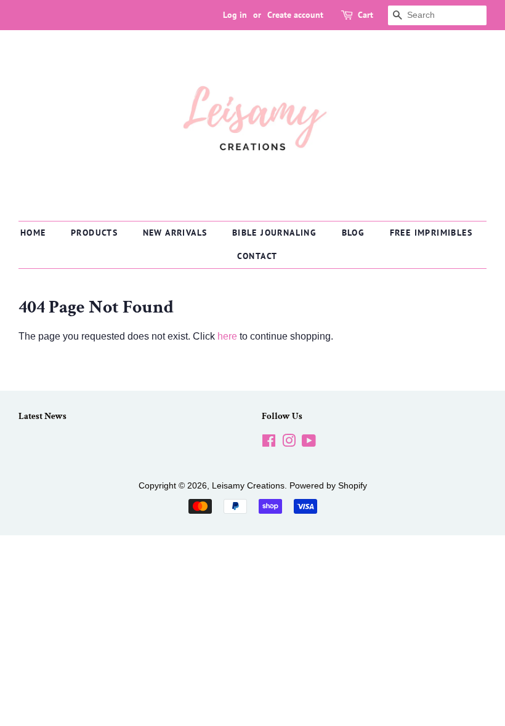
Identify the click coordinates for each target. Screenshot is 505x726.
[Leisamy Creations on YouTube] (309, 443)
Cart (365, 14)
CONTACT (257, 255)
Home (33, 232)
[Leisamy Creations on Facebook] (269, 443)
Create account (295, 14)
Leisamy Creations (248, 485)
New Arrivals (175, 232)
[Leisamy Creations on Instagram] (289, 443)
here (227, 336)
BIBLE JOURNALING (274, 232)
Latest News (42, 416)
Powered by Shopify (328, 485)
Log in (235, 14)
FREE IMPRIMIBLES (431, 232)
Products (94, 232)
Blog (353, 232)
